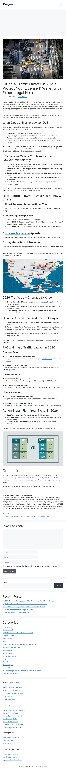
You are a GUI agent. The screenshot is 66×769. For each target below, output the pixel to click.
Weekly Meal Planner (10, 757)
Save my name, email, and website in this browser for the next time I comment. (31, 566)
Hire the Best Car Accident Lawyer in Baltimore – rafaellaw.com (27, 516)
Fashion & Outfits (8, 636)
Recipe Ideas (7, 668)
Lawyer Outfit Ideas (9, 656)
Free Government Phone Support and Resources (19, 644)
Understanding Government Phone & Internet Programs (22, 671)
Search (5, 582)
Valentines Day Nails (10, 673)
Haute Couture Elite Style (11, 647)
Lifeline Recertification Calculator (14, 710)
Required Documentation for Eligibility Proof (18, 610)
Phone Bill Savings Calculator (13, 725)
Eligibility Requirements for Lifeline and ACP (18, 633)
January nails (7, 653)
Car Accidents (7, 627)
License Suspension (17, 233)
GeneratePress (42, 766)
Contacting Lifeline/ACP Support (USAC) (16, 612)
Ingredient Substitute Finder (12, 760)
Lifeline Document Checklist (12, 716)
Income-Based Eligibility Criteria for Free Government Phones (24, 607)
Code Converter (8, 743)
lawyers (24, 405)
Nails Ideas (6, 662)
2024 (15, 147)
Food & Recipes (8, 639)
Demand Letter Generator (11, 690)
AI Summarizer (8, 696)
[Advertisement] (33, 21)
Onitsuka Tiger (8, 665)
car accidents (16, 308)
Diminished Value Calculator (12, 688)
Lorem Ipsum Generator (11, 737)
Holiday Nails (7, 650)
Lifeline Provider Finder (11, 713)
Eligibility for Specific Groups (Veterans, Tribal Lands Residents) (25, 604)
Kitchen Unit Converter (10, 754)
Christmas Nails (8, 630)
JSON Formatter (8, 740)
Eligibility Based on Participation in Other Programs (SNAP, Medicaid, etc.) (28, 601)
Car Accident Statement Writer (13, 693)
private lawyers (47, 359)
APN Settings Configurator (12, 727)
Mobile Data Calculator (10, 722)
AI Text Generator (9, 699)
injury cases (12, 370)
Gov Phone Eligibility (10, 719)
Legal (7, 514)
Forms (5, 641)
